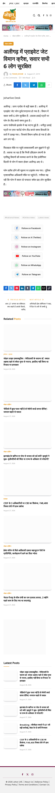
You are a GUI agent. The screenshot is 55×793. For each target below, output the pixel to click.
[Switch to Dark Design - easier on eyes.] (34, 15)
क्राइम (26, 3)
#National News (12, 217)
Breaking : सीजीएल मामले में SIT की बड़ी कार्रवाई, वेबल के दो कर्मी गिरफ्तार (35, 726)
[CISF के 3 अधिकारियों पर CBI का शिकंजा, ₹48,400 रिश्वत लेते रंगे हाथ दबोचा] (27, 482)
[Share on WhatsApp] (42, 85)
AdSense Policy (41, 782)
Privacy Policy (11, 784)
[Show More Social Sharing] (48, 85)
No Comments (11, 78)
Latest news (43, 217)
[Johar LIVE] (10, 15)
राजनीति (35, 3)
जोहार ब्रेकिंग (8, 44)
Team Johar (17, 74)
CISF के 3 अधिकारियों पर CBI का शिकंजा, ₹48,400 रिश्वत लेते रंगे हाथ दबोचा (34, 742)
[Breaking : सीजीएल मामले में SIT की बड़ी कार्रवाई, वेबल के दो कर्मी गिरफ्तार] (10, 728)
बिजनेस (45, 3)
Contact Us (44, 784)
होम (4, 3)
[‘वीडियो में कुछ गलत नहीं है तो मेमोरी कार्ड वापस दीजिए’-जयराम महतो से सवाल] (27, 387)
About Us (29, 782)
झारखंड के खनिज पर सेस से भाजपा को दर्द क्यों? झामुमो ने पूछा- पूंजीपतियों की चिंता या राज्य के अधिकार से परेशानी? (26, 457)
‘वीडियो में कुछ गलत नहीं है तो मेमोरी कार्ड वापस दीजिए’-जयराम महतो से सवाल (35, 694)
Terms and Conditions (28, 784)
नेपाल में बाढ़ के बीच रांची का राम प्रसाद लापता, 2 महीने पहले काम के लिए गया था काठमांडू (26, 599)
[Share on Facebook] (17, 85)
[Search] (39, 15)
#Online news (29, 217)
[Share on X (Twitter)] (25, 85)
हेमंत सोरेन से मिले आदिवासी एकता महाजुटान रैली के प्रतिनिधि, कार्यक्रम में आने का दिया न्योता (24, 552)
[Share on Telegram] (33, 85)
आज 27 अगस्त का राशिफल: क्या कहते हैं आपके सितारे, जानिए (15, 306)
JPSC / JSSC (14, 3)
